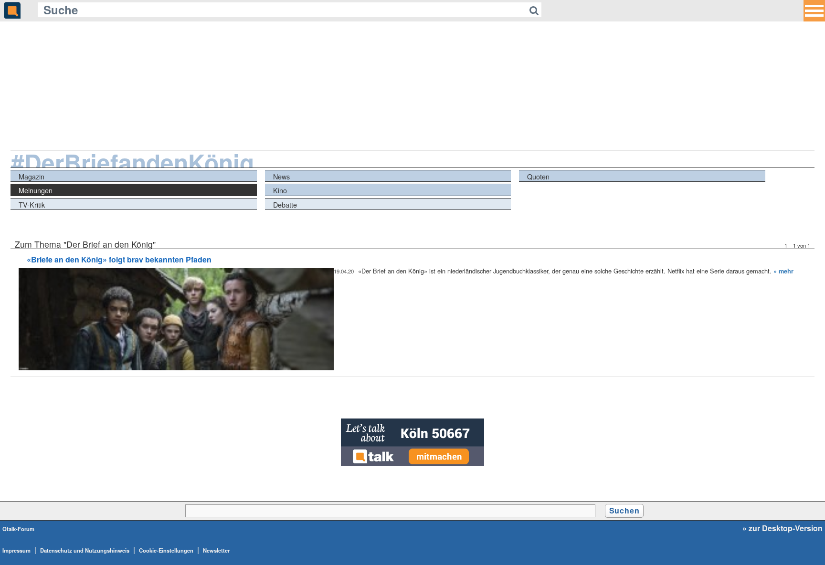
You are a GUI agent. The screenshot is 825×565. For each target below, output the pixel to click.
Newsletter (216, 550)
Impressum (16, 550)
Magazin (31, 176)
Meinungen (36, 190)
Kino (280, 190)
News (281, 176)
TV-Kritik (32, 204)
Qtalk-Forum (18, 529)
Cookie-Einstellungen (166, 550)
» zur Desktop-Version (782, 528)
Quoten (538, 176)
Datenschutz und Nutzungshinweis (84, 550)
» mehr (783, 271)
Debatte (285, 204)
